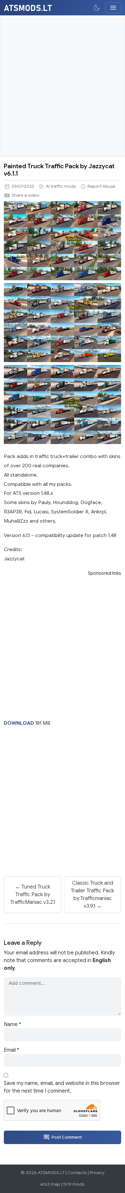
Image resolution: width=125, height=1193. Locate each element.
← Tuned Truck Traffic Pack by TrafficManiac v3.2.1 (32, 894)
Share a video (25, 195)
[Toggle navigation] (113, 7)
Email (11, 1050)
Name (12, 1024)
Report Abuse (101, 186)
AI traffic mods (61, 186)
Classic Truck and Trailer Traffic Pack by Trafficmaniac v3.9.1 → (92, 894)
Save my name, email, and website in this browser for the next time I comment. (62, 1087)
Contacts (77, 1172)
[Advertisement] (62, 86)
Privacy (97, 1172)
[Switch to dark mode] (97, 7)
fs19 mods (74, 1184)
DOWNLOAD (19, 723)
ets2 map (50, 1184)
